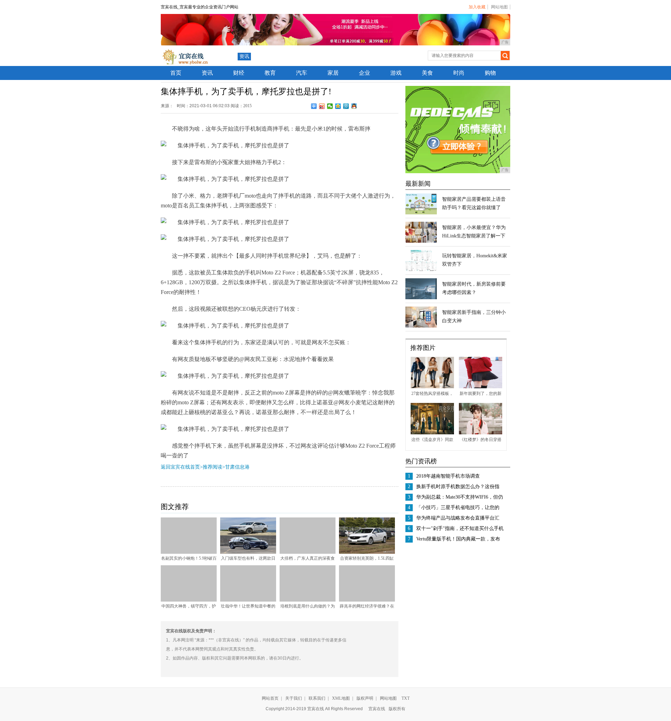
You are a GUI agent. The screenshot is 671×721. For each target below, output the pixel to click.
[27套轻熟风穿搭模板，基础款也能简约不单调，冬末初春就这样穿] (432, 386)
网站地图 (499, 7)
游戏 (396, 73)
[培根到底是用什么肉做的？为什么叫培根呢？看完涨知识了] (308, 600)
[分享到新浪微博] (322, 106)
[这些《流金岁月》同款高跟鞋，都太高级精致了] (432, 433)
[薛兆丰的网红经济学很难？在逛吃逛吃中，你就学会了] (367, 600)
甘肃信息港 (237, 467)
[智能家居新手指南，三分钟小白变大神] (421, 326)
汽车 (301, 73)
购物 (490, 73)
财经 (238, 73)
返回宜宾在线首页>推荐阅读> (193, 467)
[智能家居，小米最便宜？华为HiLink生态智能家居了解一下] (421, 241)
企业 (364, 73)
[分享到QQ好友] (354, 106)
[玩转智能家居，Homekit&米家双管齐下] (421, 269)
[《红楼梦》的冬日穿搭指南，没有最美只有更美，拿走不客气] (480, 433)
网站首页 (270, 698)
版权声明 (364, 698)
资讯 (244, 56)
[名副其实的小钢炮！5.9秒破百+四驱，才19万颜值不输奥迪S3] (189, 552)
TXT (406, 698)
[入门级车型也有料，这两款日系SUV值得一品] (248, 552)
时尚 (458, 73)
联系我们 (317, 698)
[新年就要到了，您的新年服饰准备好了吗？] (480, 386)
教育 (270, 73)
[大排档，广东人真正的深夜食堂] (308, 552)
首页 (175, 73)
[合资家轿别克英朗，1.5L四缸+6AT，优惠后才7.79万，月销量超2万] (367, 552)
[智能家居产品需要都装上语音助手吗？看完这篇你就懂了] (421, 213)
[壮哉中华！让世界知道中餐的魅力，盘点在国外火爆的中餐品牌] (248, 600)
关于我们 (293, 698)
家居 (333, 73)
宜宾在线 (376, 708)
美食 (427, 73)
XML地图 (341, 698)
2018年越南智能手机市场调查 (448, 476)
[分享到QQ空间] (338, 106)
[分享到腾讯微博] (346, 106)
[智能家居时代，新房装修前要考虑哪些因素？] (421, 297)
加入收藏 (477, 7)
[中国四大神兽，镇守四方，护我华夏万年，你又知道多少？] (189, 600)
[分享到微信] (330, 106)
